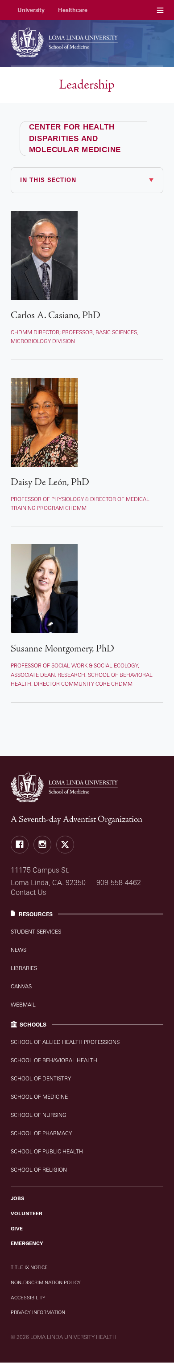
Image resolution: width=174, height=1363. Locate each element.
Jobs (17, 1198)
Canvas (21, 986)
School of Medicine (39, 1096)
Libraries (24, 968)
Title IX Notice (29, 1267)
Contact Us (28, 892)
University (31, 10)
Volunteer (26, 1213)
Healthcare (72, 10)
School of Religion (39, 1169)
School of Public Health (47, 1151)
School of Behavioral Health (54, 1060)
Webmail (23, 1004)
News (18, 949)
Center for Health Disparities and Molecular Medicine (75, 138)
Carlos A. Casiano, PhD (55, 315)
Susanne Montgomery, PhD (62, 648)
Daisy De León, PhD (50, 482)
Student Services (36, 931)
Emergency (27, 1243)
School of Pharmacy (41, 1133)
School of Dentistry (41, 1078)
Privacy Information (38, 1312)
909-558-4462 (118, 882)
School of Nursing (38, 1115)
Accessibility (28, 1297)
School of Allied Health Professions (65, 1042)
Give (17, 1228)
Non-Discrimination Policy (46, 1282)
